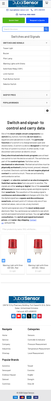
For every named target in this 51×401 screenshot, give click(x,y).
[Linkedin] (34, 316)
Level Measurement (36, 353)
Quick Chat (13, 20)
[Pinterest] (39, 316)
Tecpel (30, 366)
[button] (47, 111)
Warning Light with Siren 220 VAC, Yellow (38, 266)
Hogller (30, 375)
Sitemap (5, 353)
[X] (29, 316)
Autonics (6, 366)
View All (30, 384)
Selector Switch (9, 84)
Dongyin (30, 379)
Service (5, 339)
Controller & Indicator (36, 339)
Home (4, 335)
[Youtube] (18, 316)
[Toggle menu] (3, 3)
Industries (6, 348)
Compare (3, 261)
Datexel (5, 379)
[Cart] (47, 3)
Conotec (31, 370)
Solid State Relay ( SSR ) (13, 68)
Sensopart (6, 370)
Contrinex (6, 384)
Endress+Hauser (9, 375)
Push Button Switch (11, 79)
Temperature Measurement (39, 348)
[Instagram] (24, 316)
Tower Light (8, 48)
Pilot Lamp (7, 58)
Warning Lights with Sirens (14, 63)
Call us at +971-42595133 (26, 311)
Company (6, 344)
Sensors (31, 335)
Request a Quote (37, 20)
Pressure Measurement (37, 344)
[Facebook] (13, 316)
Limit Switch (8, 74)
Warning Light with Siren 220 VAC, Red (13, 266)
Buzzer (6, 53)
